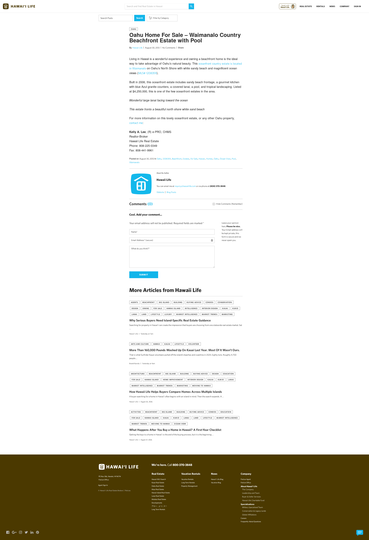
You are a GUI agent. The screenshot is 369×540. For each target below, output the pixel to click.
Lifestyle (155, 314)
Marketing (227, 314)
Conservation (225, 302)
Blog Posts (171, 192)
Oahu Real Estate (158, 486)
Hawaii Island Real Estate (161, 493)
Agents (134, 302)
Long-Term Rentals (188, 482)
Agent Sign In (103, 485)
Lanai (134, 314)
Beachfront (177, 158)
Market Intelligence (186, 314)
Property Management (189, 486)
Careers (243, 518)
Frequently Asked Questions (251, 521)
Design (135, 308)
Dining (146, 308)
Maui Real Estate (158, 489)
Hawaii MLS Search (159, 479)
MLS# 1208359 (147, 73)
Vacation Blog (216, 482)
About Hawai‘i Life (249, 486)
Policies (127, 490)
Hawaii (202, 158)
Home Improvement (173, 380)
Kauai (225, 308)
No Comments (168, 47)
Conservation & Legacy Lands (254, 511)
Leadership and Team (251, 493)
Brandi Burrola (134, 363)
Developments (157, 503)
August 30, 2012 (152, 47)
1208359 (167, 158)
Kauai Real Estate (158, 482)
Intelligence (191, 308)
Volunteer (193, 344)
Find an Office (104, 480)
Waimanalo (134, 162)
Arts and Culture (140, 344)
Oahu (133, 29)
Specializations (247, 504)
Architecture (138, 374)
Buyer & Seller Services (251, 496)
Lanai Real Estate (158, 496)
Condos (209, 302)
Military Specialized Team (252, 507)
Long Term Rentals (158, 509)
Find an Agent (246, 479)
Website (160, 192)
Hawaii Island (173, 308)
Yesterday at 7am (147, 334)
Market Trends (209, 314)
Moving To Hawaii (201, 386)
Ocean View (225, 158)
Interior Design (210, 308)
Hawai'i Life (133, 334)
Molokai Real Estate (159, 499)
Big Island (164, 302)
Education (228, 374)
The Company (248, 489)
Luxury (168, 314)
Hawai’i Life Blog (217, 479)
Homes (209, 158)
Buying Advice (194, 302)
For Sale (194, 158)
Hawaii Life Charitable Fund (253, 500)
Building (178, 302)
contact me (136, 122)
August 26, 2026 (147, 402)
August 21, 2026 (146, 440)
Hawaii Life (137, 47)
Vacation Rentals (187, 479)
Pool (234, 158)
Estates (186, 158)
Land (144, 314)
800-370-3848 (182, 464)
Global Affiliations (249, 514)
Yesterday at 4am (148, 363)
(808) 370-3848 (217, 186)
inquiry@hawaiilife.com (185, 186)
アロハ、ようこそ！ (159, 506)
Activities (136, 412)
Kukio (235, 308)
